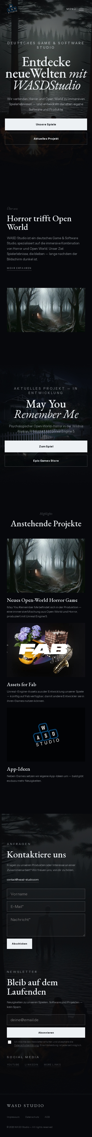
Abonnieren (46, 1032)
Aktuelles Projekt (46, 138)
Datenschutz (32, 1117)
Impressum (13, 1117)
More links (52, 1064)
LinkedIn (31, 1064)
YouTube (13, 1064)
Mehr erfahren (19, 268)
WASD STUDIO (26, 1105)
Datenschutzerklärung (26, 1045)
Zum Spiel (46, 446)
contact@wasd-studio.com (23, 879)
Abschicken (19, 943)
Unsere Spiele (46, 124)
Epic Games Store (46, 460)
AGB (47, 1117)
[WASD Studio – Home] (12, 9)
